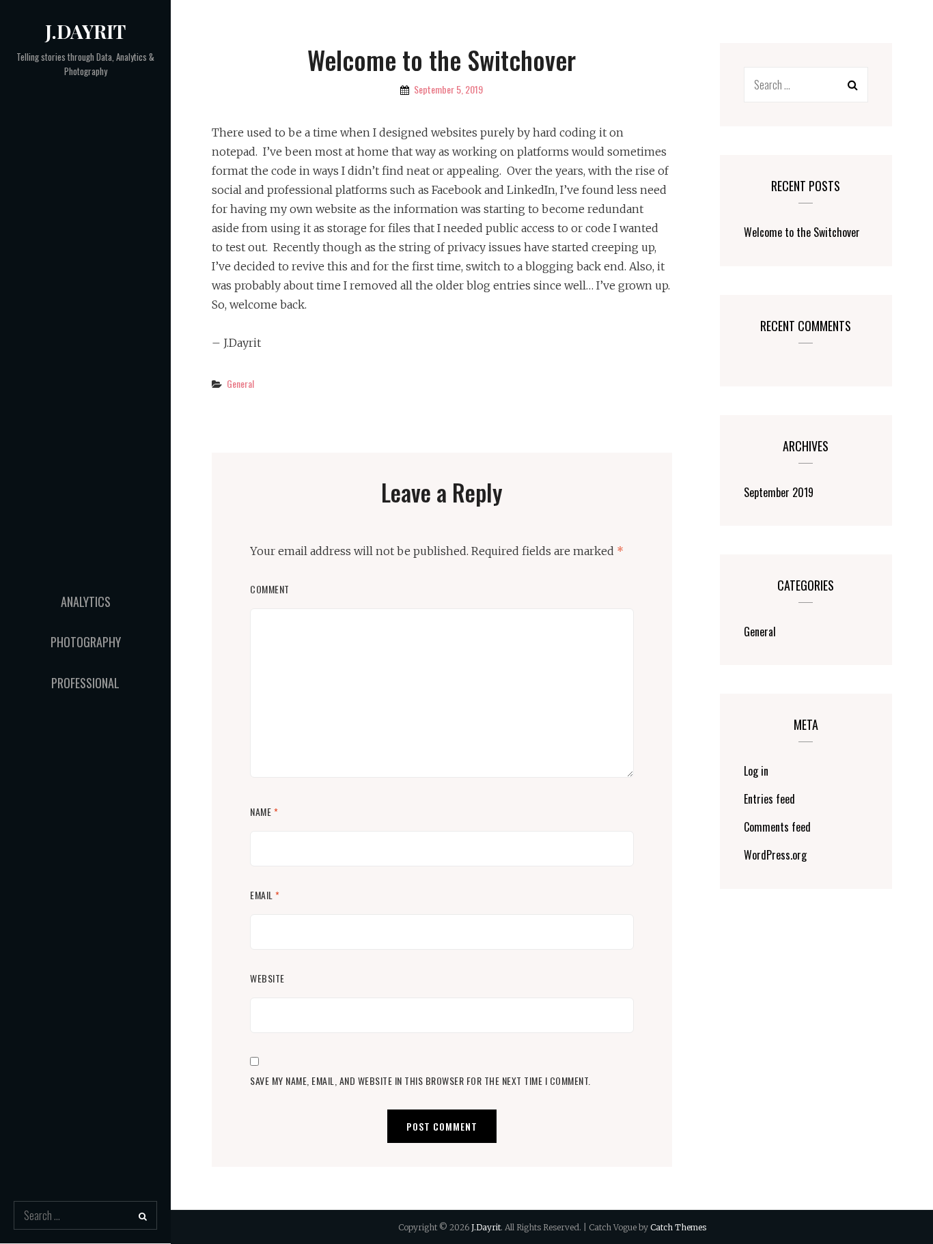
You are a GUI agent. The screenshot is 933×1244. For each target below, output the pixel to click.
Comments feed (777, 827)
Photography (86, 642)
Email (265, 895)
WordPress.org (775, 855)
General (240, 383)
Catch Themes (678, 1227)
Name (264, 811)
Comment (270, 589)
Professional (85, 683)
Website (267, 978)
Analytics (86, 601)
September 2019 (778, 492)
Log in (756, 771)
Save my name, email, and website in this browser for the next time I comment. (420, 1080)
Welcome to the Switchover (802, 232)
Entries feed (769, 799)
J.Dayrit (85, 31)
